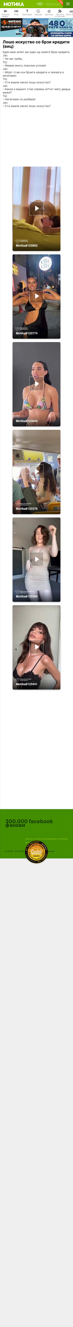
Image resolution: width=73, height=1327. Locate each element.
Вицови (38, 14)
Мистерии (27, 14)
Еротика (49, 14)
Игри (16, 14)
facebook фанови (29, 823)
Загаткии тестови (60, 15)
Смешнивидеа (6, 15)
